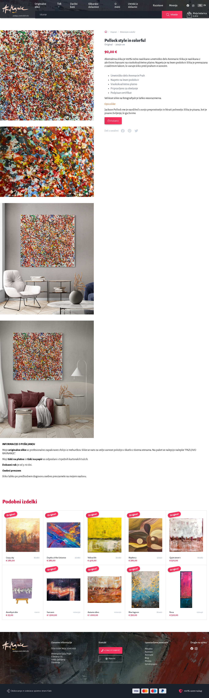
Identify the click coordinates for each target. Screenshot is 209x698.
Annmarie (149, 655)
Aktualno (149, 649)
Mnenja (173, 5)
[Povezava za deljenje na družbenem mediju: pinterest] (129, 131)
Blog (147, 658)
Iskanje (174, 14)
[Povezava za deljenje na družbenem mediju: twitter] (136, 131)
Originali (113, 32)
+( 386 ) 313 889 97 (112, 650)
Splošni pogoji (151, 664)
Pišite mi (111, 659)
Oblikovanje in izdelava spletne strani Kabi (31, 690)
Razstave (158, 5)
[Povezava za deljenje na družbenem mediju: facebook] (123, 131)
